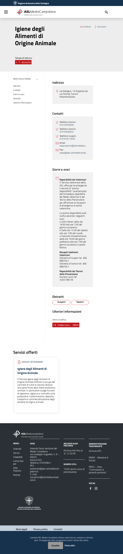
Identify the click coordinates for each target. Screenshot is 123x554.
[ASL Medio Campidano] (15, 3)
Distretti (17, 98)
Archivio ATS (95, 451)
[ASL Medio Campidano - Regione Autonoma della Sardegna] (28, 433)
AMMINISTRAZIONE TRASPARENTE (98, 445)
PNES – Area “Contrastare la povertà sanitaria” (97, 469)
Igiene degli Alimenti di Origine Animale (32, 370)
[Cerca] (106, 12)
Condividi (87, 26)
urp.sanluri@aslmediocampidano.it (44, 478)
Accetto (55, 545)
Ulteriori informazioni (22, 102)
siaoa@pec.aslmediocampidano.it (74, 152)
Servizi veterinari (32, 362)
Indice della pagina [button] (21, 78)
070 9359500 (67, 124)
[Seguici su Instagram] (96, 488)
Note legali (21, 529)
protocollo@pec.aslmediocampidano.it (44, 470)
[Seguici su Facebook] (90, 488)
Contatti (16, 90)
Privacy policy (40, 529)
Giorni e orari (18, 94)
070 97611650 (67, 138)
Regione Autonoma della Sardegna (33, 3)
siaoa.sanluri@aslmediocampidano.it (74, 145)
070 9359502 (67, 131)
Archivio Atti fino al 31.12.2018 (73, 452)
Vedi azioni (101, 26)
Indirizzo (16, 86)
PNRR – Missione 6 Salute (98, 459)
